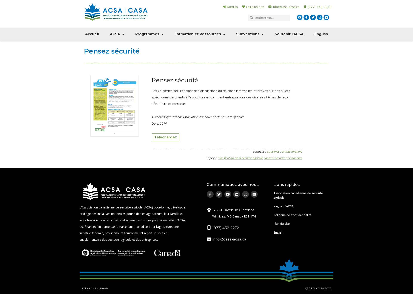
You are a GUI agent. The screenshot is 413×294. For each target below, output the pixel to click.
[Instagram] (319, 17)
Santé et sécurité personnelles (283, 158)
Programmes (147, 34)
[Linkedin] (326, 17)
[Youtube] (299, 17)
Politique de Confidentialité (292, 215)
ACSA (115, 34)
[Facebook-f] (306, 17)
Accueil (92, 34)
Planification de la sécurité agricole (240, 158)
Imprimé (296, 151)
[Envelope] (254, 194)
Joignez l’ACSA (283, 206)
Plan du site (281, 224)
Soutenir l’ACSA (289, 34)
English (321, 34)
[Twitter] (313, 17)
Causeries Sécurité (278, 151)
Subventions (247, 34)
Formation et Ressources (197, 34)
